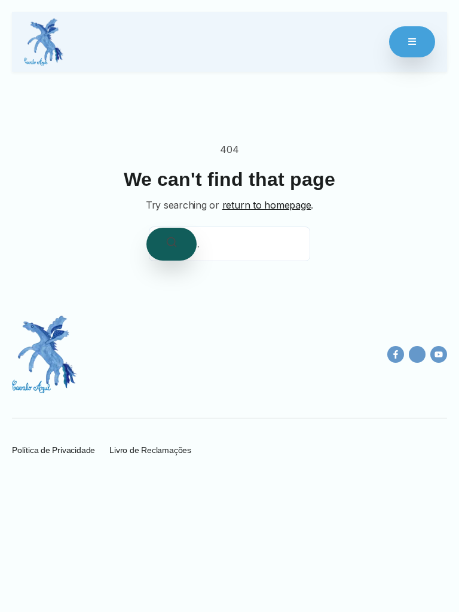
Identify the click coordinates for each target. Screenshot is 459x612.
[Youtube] (438, 354)
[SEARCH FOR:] (229, 244)
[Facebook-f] (395, 354)
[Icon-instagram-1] (417, 354)
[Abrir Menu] (412, 41)
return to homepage (266, 205)
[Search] (171, 244)
